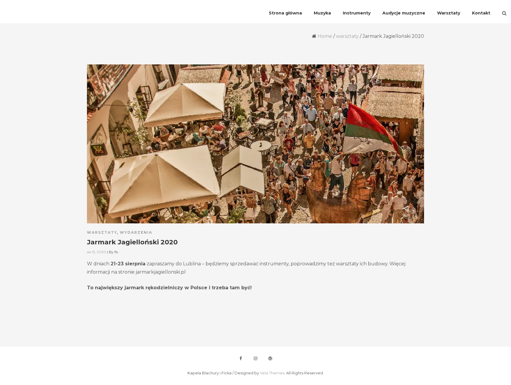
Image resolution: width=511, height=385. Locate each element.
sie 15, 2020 (96, 252)
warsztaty (347, 36)
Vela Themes (272, 373)
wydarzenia (136, 232)
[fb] (241, 358)
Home (325, 36)
